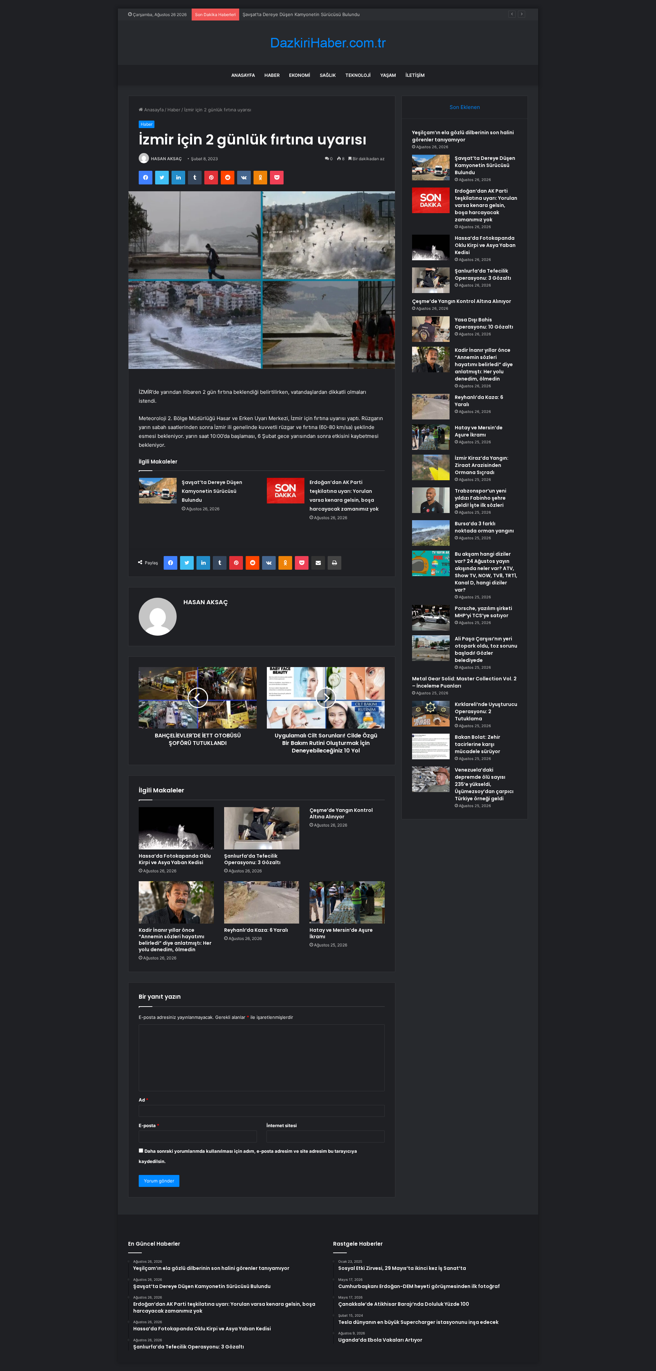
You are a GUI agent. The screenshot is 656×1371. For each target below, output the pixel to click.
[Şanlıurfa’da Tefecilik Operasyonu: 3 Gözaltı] (261, 828)
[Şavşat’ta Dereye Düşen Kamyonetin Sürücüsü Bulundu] (158, 490)
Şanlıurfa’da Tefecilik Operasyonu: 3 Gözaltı (252, 859)
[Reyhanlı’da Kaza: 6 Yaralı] (261, 902)
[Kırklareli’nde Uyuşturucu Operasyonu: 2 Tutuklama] (431, 713)
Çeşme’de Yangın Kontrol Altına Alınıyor (341, 813)
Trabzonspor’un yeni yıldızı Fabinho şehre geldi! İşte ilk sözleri (480, 498)
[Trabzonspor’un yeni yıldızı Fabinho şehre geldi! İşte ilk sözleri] (431, 500)
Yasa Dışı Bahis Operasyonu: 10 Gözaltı (484, 323)
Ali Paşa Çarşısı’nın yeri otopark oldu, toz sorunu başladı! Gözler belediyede (486, 649)
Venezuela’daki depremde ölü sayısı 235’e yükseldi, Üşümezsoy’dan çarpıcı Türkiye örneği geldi (484, 784)
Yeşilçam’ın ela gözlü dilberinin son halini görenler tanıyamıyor (463, 136)
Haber (271, 75)
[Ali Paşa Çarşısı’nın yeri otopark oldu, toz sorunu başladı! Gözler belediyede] (431, 648)
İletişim (415, 75)
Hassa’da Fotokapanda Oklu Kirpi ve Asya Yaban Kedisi (175, 859)
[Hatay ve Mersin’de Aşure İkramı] (347, 902)
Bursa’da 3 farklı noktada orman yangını (484, 527)
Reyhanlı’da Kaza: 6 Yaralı (256, 930)
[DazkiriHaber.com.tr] (328, 42)
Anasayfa (243, 75)
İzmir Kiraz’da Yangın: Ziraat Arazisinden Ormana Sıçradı (481, 465)
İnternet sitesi (281, 1125)
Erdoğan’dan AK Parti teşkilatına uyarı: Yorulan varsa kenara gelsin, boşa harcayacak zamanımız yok (347, 14)
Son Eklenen (465, 107)
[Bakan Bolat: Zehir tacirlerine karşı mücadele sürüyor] (431, 746)
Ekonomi (299, 75)
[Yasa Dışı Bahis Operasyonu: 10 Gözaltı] (431, 329)
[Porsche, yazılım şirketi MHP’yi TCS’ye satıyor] (431, 618)
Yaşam (388, 75)
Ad (143, 1100)
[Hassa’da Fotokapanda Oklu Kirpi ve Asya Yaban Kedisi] (176, 828)
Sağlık (328, 75)
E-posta (149, 1125)
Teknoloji (358, 75)
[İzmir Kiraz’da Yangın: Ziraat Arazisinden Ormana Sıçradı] (431, 467)
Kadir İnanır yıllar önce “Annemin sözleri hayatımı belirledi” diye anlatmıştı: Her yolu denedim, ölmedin (175, 940)
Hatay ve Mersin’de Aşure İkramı (341, 933)
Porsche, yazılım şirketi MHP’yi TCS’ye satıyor (483, 612)
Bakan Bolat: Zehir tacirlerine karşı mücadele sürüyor (477, 744)
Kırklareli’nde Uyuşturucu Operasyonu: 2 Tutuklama (486, 711)
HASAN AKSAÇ (166, 158)
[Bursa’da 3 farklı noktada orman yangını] (431, 533)
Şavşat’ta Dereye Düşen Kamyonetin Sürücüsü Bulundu (212, 491)
